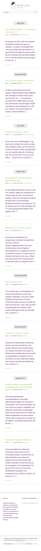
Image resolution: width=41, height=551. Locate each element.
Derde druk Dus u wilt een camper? (18, 228)
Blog (24, 134)
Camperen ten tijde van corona (17, 132)
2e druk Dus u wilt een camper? (17, 333)
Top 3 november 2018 (13, 282)
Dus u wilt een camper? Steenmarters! (19, 81)
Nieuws (27, 34)
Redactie (10, 134)
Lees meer (7, 65)
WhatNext (34, 544)
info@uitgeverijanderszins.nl (30, 503)
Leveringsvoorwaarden (30, 540)
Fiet (9, 34)
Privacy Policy (20, 542)
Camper (23, 34)
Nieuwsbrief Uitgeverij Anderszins (18, 440)
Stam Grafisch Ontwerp (19, 544)
